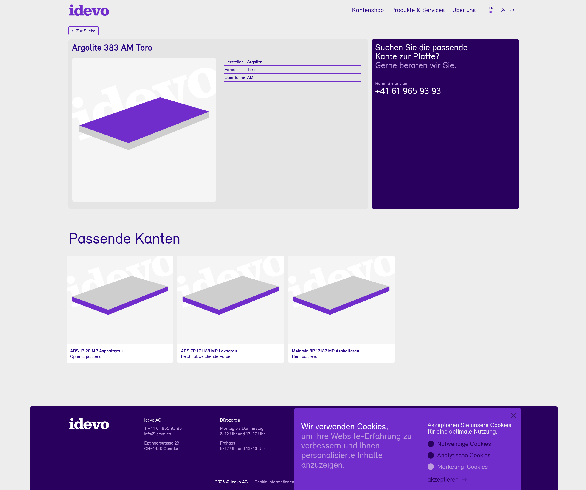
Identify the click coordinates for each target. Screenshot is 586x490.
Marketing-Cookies (462, 466)
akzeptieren (443, 479)
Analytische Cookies (464, 455)
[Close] (513, 415)
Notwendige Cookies (464, 443)
